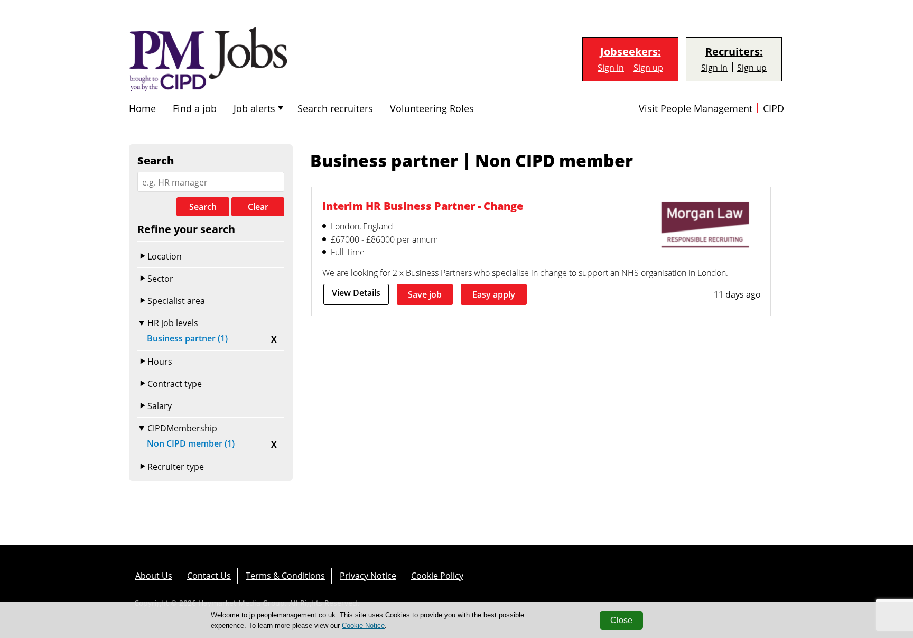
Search (203, 206)
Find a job (195, 109)
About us (153, 575)
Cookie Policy (437, 575)
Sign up (648, 67)
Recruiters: (734, 51)
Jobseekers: (630, 51)
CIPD (773, 109)
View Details (356, 293)
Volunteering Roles (432, 109)
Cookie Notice (363, 626)
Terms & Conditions (285, 575)
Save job (425, 294)
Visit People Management (695, 109)
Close (621, 620)
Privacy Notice (368, 575)
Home (142, 109)
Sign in (611, 67)
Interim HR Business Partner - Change (422, 205)
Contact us (209, 575)
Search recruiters (335, 109)
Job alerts (254, 109)
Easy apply (493, 294)
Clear (258, 206)
